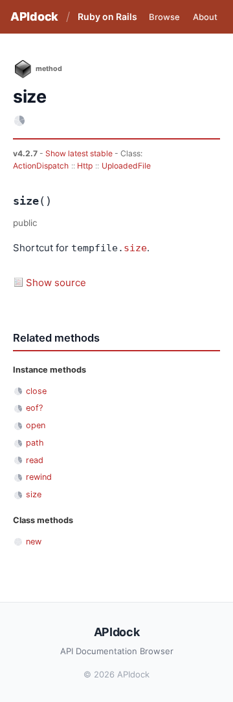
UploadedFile (126, 165)
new (33, 541)
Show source (56, 282)
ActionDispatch (41, 165)
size (135, 248)
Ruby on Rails (107, 16)
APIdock (34, 16)
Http (85, 165)
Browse (164, 17)
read (34, 460)
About (205, 17)
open (35, 425)
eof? (34, 408)
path (35, 443)
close (36, 391)
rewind (39, 477)
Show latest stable (80, 153)
